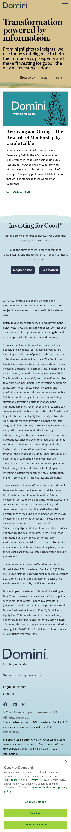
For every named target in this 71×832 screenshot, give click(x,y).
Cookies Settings (35, 801)
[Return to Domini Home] (15, 5)
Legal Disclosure (15, 687)
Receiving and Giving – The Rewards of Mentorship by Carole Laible (34, 137)
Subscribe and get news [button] (20, 675)
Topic (44, 77)
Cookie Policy (13, 779)
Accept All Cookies (35, 824)
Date (59, 77)
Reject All (35, 813)
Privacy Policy (37, 779)
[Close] (66, 761)
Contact (8, 694)
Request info (22, 270)
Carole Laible (18, 191)
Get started (50, 270)
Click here (40, 749)
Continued (12, 183)
